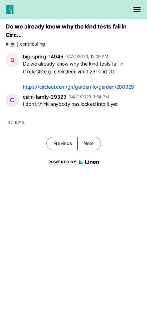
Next (88, 143)
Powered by (63, 162)
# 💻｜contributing (25, 44)
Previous (63, 143)
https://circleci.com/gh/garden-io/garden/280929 (78, 87)
